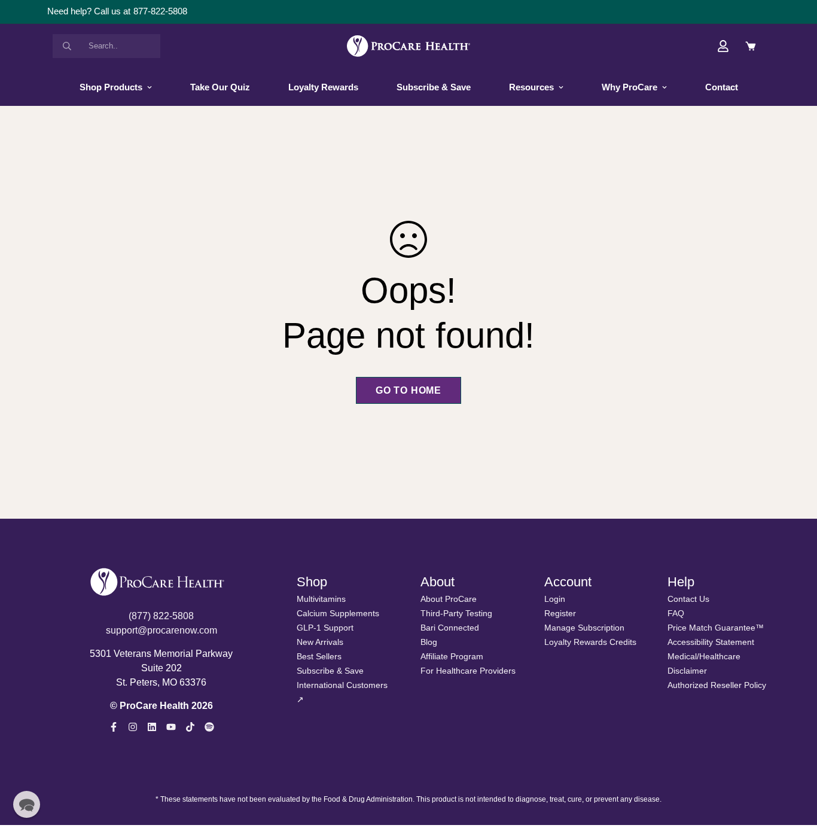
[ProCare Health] (408, 46)
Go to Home (408, 390)
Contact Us (688, 599)
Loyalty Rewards (323, 87)
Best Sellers (319, 656)
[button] (26, 804)
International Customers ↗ (342, 692)
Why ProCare (629, 87)
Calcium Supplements (338, 613)
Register (560, 613)
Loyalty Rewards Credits (590, 642)
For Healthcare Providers (468, 670)
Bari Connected (449, 627)
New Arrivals (320, 642)
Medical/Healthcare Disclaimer (703, 663)
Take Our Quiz (220, 87)
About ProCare (448, 599)
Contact (721, 87)
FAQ (675, 613)
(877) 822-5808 (161, 616)
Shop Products (111, 87)
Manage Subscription (584, 627)
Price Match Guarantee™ (715, 627)
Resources (531, 87)
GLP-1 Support (325, 627)
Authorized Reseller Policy (716, 685)
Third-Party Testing (456, 613)
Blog (428, 642)
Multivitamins (321, 599)
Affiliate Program (451, 656)
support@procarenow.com (161, 630)
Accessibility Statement (710, 642)
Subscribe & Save (434, 87)
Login (554, 599)
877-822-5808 (160, 11)
